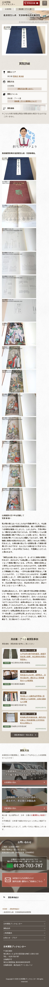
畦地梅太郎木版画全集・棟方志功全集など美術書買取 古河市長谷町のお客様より (33, 720)
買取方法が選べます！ (26, 89)
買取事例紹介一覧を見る (23, 735)
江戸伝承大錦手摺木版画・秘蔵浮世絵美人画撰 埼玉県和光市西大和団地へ (33, 656)
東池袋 (21, 76)
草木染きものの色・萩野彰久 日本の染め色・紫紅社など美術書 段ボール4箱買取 (33, 678)
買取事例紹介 (14, 909)
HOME (5, 909)
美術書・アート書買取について (25, 101)
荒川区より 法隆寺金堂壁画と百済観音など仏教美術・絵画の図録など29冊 (33, 699)
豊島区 (15, 76)
